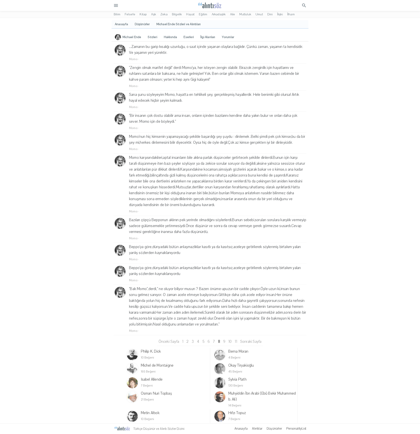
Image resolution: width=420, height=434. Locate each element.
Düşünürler (274, 428)
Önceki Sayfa (169, 341)
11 (236, 341)
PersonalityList (296, 428)
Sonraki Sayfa (251, 341)
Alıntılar (257, 428)
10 (230, 341)
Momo (133, 59)
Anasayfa (241, 428)
